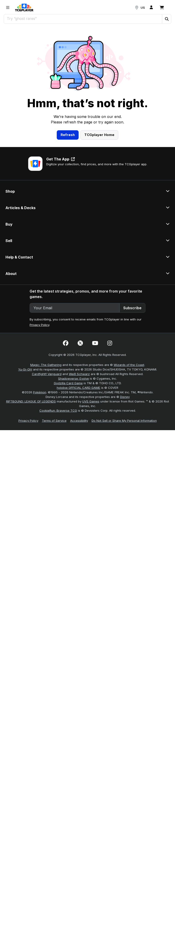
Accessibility (79, 420)
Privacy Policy (39, 325)
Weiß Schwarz (79, 374)
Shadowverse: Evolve (73, 378)
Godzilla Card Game (68, 383)
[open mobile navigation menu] (7, 7)
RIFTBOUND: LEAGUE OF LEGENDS (31, 401)
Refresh (68, 135)
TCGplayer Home (99, 135)
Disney (125, 397)
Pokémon (39, 392)
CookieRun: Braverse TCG (58, 410)
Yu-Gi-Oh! (25, 369)
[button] (166, 19)
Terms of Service (54, 420)
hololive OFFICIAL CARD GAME (78, 387)
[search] (83, 18)
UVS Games (90, 401)
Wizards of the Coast (129, 365)
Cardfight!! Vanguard (47, 374)
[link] (24, 7)
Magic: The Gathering (46, 365)
